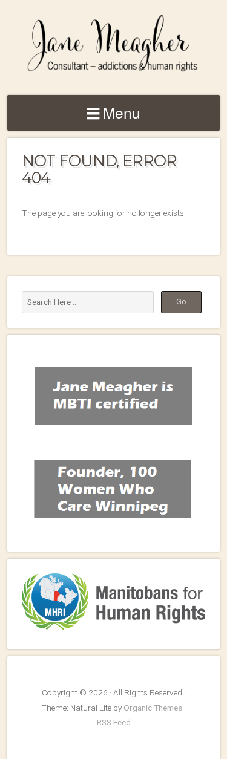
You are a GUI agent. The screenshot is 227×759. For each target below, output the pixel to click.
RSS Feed (114, 722)
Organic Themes (152, 707)
